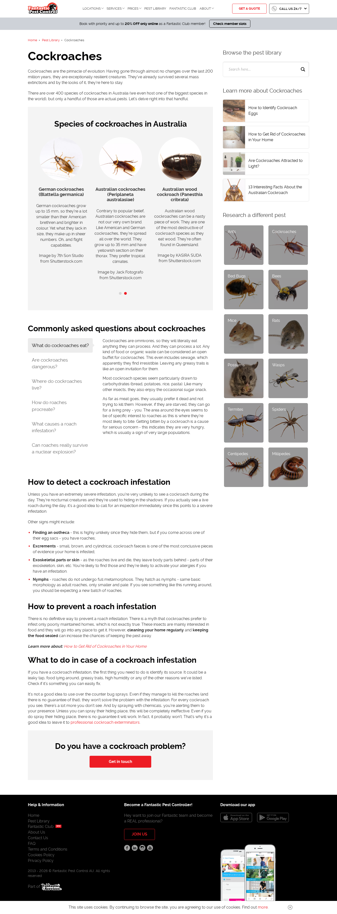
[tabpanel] (61, 203)
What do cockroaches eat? (60, 345)
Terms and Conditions (47, 849)
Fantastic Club (182, 8)
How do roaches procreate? (49, 406)
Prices (133, 8)
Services (114, 8)
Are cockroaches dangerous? (50, 363)
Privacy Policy (41, 860)
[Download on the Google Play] (273, 817)
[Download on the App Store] (236, 817)
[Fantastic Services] (51, 886)
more (263, 907)
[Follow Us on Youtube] (150, 848)
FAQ (32, 843)
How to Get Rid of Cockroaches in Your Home (105, 646)
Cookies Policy (41, 855)
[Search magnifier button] (303, 69)
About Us (36, 832)
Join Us (139, 834)
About (205, 8)
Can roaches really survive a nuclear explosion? (60, 448)
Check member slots (229, 24)
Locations (92, 8)
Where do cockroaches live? (57, 384)
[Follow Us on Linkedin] (135, 848)
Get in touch (120, 761)
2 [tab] (125, 293)
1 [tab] (120, 293)
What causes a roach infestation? (54, 427)
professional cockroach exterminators (105, 722)
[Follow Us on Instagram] (142, 848)
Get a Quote (249, 8)
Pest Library (155, 8)
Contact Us (38, 838)
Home (33, 815)
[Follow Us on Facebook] (127, 848)
